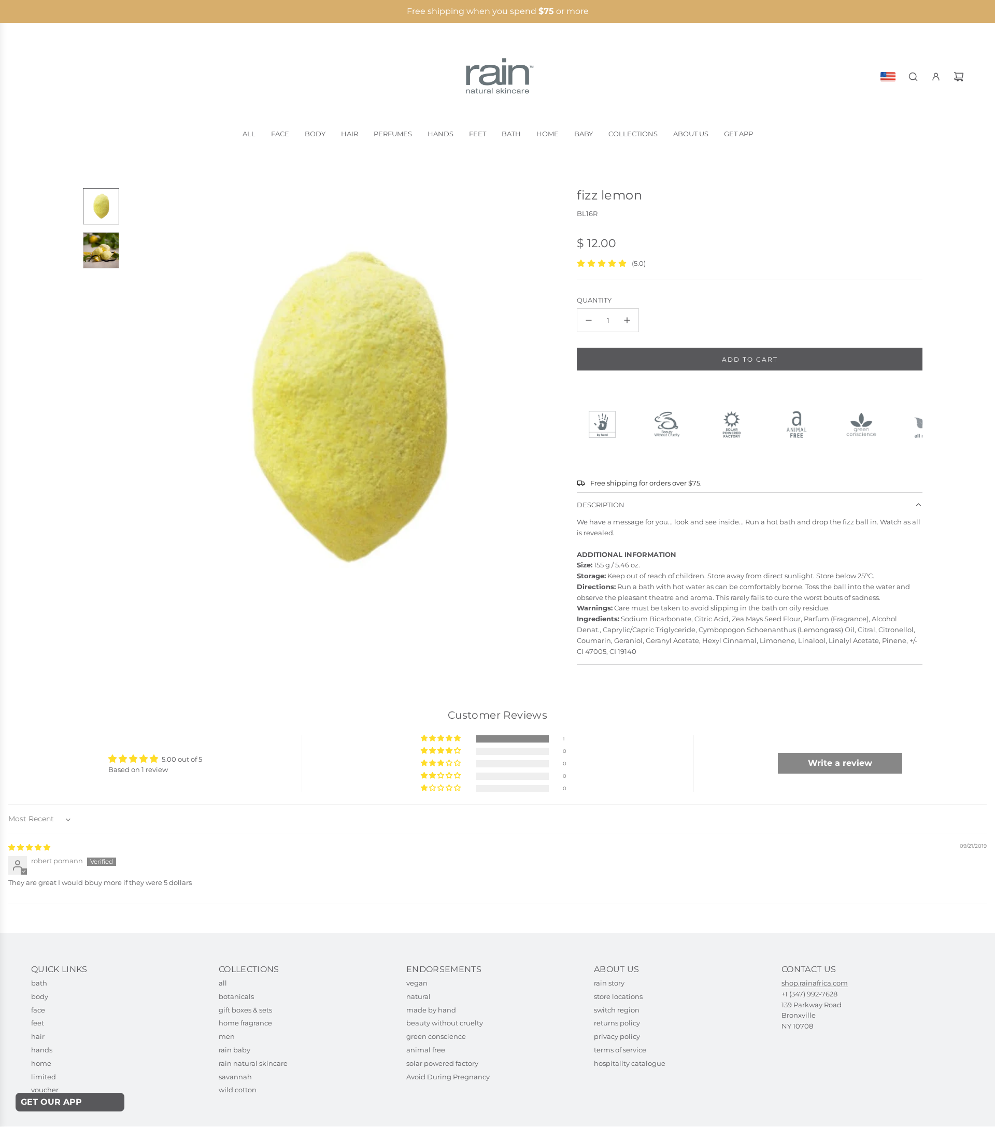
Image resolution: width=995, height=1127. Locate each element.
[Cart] (958, 76)
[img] (29, 847)
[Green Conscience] (866, 424)
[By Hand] (607, 424)
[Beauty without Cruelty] (671, 424)
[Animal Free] (801, 424)
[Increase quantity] (627, 320)
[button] (135, 408)
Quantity (594, 300)
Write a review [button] (840, 763)
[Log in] (936, 76)
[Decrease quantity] (588, 320)
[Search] (913, 76)
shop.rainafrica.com (814, 983)
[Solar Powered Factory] (736, 424)
